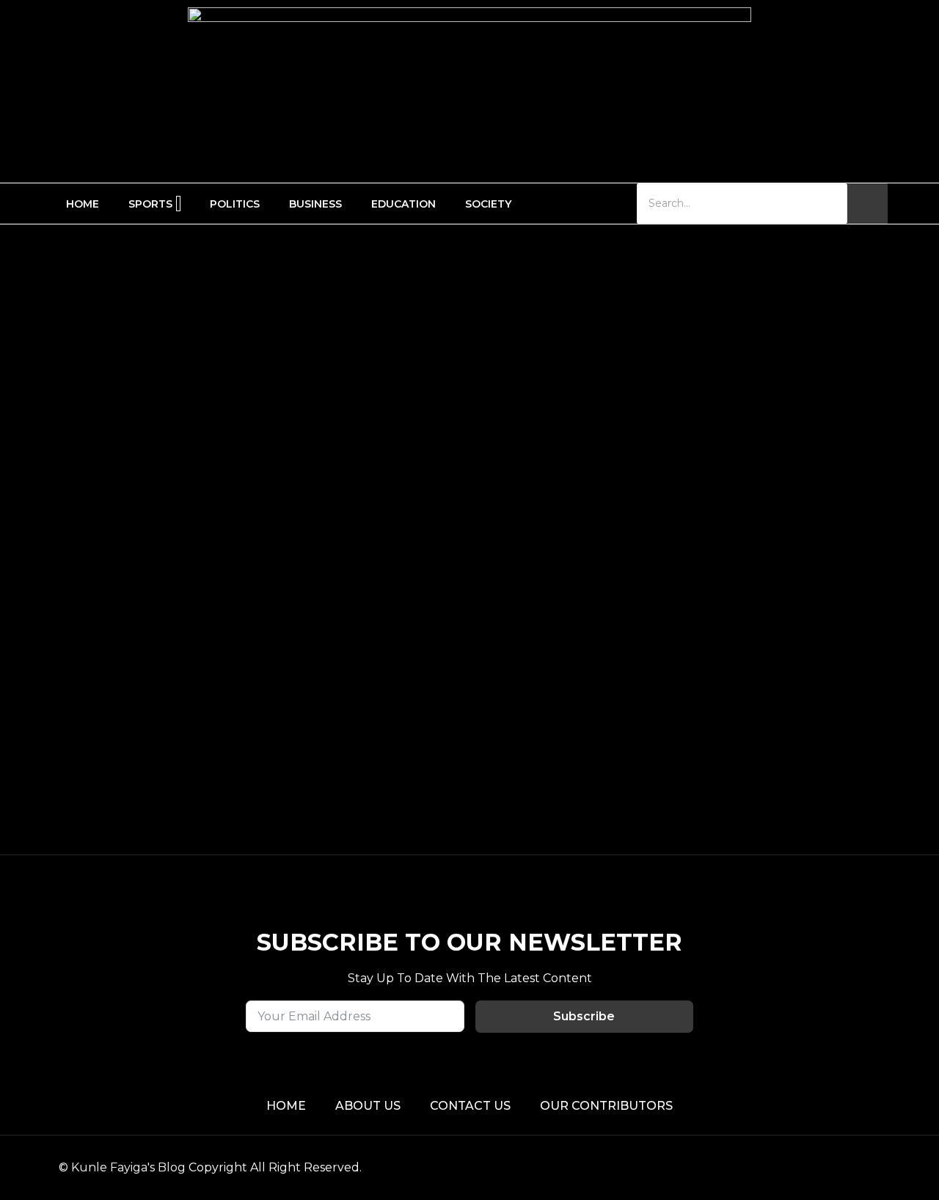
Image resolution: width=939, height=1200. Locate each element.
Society (488, 204)
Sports (150, 204)
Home (82, 204)
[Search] (867, 203)
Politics (235, 204)
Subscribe (584, 1016)
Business (315, 204)
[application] (178, 203)
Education (403, 204)
